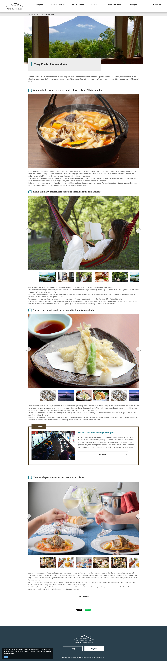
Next (138, 230)
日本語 (73, 649)
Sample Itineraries (77, 4)
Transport (134, 4)
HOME (31, 14)
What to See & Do (58, 4)
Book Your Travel (114, 4)
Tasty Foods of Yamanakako (45, 14)
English (94, 649)
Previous (28, 230)
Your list (158, 5)
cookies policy (45, 651)
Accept (6, 657)
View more (102, 454)
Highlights (39, 4)
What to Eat (95, 4)
